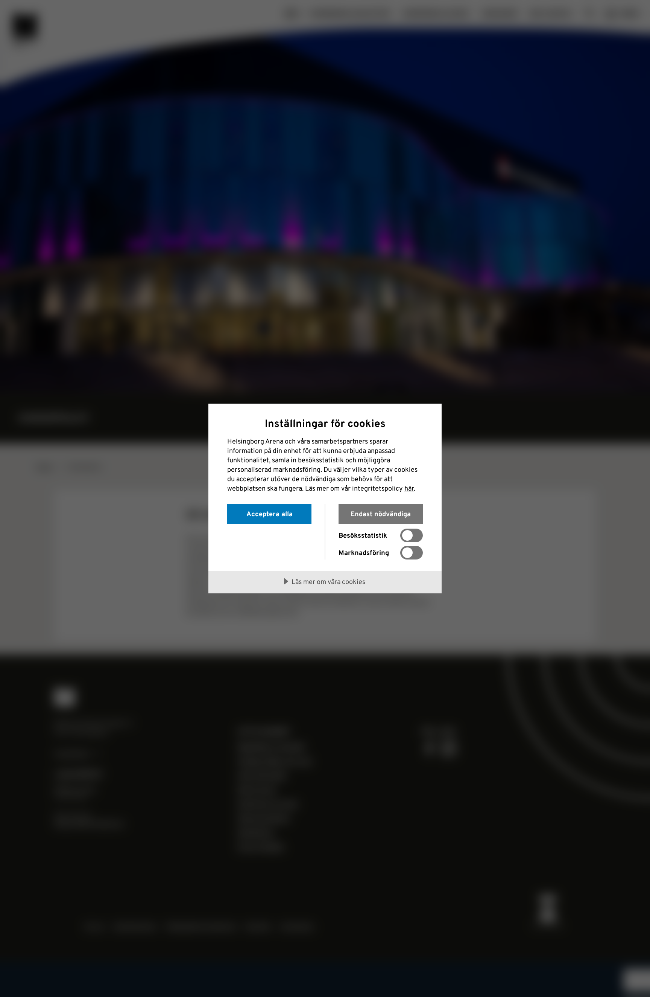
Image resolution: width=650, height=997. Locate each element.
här (409, 488)
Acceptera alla (269, 513)
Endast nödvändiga (381, 513)
